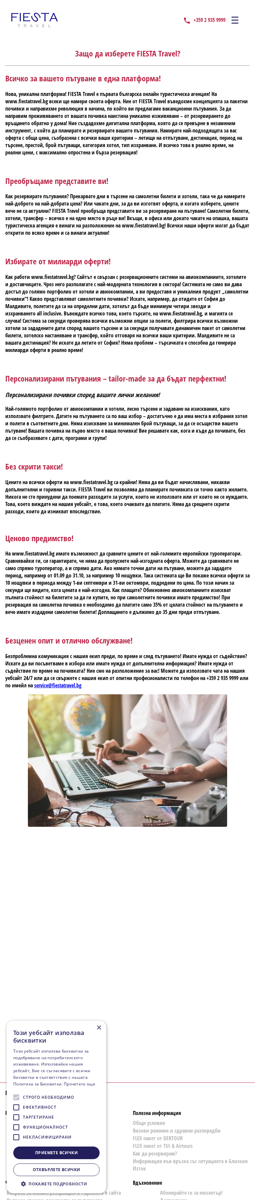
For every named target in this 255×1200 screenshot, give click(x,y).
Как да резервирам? (155, 1153)
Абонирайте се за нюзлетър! (191, 1192)
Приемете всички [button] (56, 1153)
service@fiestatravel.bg (57, 685)
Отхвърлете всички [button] (56, 1169)
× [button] (98, 1027)
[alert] (56, 1107)
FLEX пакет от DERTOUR (158, 1138)
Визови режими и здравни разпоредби (176, 1130)
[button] (56, 1183)
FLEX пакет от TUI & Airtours (163, 1146)
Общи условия (149, 1123)
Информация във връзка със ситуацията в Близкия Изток (190, 1164)
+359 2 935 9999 (209, 20)
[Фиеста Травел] (34, 20)
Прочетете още (79, 1084)
